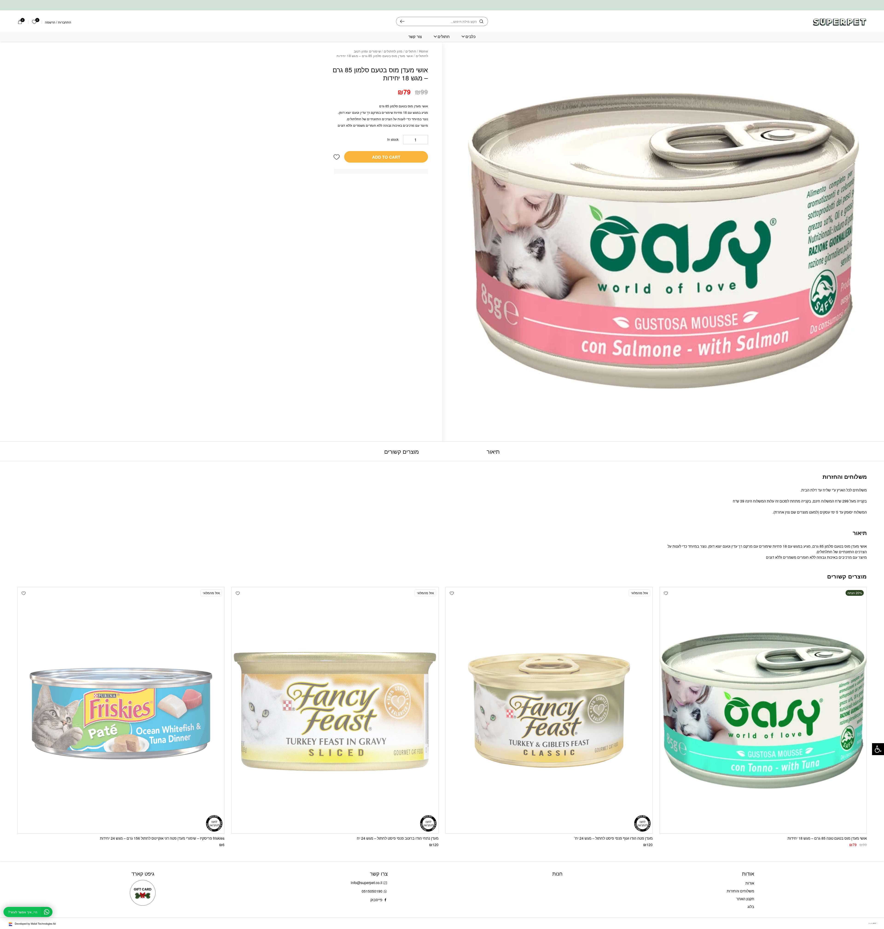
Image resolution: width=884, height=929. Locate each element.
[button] (336, 154)
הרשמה (50, 22)
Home (423, 51)
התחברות (64, 22)
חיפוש (402, 21)
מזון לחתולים (393, 51)
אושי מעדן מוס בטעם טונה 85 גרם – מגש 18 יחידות (827, 838)
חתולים (444, 36)
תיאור (493, 451)
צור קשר (415, 36)
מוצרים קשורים (401, 451)
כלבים (470, 36)
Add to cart (386, 155)
